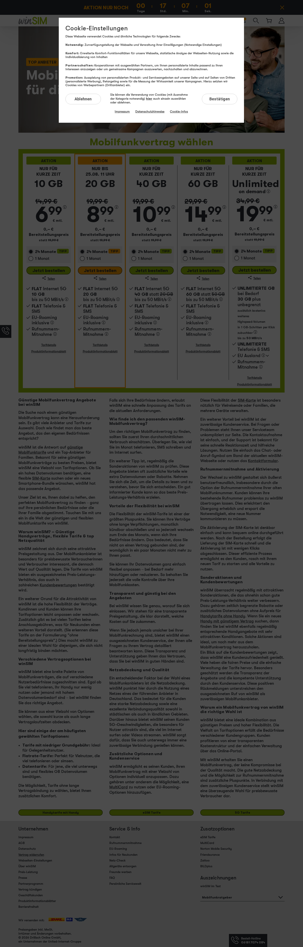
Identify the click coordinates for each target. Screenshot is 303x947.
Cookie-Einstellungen (96, 28)
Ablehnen (83, 99)
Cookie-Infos (179, 111)
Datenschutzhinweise (149, 111)
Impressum (122, 111)
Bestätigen (219, 99)
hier (149, 98)
